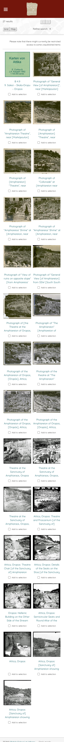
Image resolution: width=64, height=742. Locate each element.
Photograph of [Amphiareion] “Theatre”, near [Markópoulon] (46, 135)
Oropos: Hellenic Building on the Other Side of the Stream (17, 616)
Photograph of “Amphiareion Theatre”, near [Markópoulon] (17, 133)
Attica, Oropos (17, 661)
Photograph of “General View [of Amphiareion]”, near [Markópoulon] (46, 85)
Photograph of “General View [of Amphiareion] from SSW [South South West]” (46, 280)
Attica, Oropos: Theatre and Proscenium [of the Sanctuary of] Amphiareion (46, 522)
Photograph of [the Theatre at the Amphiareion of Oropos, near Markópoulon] (17, 328)
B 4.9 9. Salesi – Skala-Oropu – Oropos (17, 85)
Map (13, 29)
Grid (6, 29)
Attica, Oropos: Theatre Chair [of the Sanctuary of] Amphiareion (17, 568)
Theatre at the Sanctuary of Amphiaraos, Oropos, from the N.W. (17, 522)
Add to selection (19, 94)
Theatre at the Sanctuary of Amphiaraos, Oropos (17, 471)
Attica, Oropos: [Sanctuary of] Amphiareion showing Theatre (46, 667)
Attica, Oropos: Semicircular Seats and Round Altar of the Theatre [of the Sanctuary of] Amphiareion (47, 622)
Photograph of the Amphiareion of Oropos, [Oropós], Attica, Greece (17, 377)
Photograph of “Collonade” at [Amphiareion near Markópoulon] (46, 183)
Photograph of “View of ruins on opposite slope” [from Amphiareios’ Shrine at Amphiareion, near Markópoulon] (17, 282)
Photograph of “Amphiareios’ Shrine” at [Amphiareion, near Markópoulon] (17, 232)
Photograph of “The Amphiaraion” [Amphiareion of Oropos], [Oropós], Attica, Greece (47, 330)
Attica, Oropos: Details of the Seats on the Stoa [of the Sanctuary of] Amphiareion (47, 570)
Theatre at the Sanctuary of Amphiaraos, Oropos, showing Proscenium (47, 473)
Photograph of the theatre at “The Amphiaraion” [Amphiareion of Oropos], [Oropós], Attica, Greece (47, 381)
